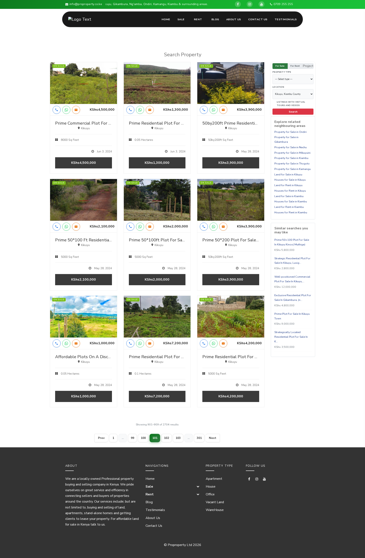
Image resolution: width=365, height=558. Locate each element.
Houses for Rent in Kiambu (290, 212)
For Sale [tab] (280, 65)
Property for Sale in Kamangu (292, 169)
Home (166, 19)
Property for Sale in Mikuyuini (292, 153)
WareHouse (215, 510)
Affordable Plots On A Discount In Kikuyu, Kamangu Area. (111, 357)
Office (210, 494)
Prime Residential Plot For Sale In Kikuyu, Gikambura (253, 357)
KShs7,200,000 (157, 396)
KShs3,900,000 (230, 162)
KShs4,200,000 (230, 396)
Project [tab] (308, 66)
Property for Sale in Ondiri (290, 132)
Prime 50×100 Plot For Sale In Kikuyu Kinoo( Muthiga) (291, 242)
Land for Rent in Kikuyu (288, 185)
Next (212, 438)
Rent (198, 19)
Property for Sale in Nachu (290, 147)
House (210, 486)
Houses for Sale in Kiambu (290, 202)
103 (178, 438)
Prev (101, 438)
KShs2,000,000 (157, 279)
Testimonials (286, 19)
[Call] (57, 110)
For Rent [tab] (295, 65)
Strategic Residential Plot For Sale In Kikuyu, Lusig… (292, 261)
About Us (233, 19)
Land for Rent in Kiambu (289, 207)
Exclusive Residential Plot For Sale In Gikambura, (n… (292, 297)
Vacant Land (215, 502)
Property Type (281, 72)
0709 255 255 (283, 4)
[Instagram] (250, 4)
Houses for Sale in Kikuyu (290, 180)
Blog (215, 19)
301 (199, 438)
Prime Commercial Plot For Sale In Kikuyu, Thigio (102, 123)
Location (278, 87)
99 (132, 438)
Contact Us (257, 19)
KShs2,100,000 (83, 279)
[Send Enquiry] (76, 110)
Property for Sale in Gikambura (286, 140)
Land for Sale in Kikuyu (288, 174)
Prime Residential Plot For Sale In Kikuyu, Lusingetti (179, 357)
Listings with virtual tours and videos (291, 104)
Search (293, 111)
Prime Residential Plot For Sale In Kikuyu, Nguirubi (177, 123)
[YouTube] (261, 4)
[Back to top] (355, 548)
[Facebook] (238, 4)
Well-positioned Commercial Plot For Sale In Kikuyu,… (292, 279)
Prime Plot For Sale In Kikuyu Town (292, 316)
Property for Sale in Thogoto (292, 163)
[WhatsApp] (66, 110)
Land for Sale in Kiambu (289, 196)
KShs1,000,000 (83, 396)
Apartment (214, 478)
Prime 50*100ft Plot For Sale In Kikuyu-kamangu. (177, 240)
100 (143, 438)
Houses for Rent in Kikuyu (290, 191)
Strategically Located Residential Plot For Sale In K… (291, 337)
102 (166, 438)
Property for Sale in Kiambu (291, 158)
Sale (181, 19)
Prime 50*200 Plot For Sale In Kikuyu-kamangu (248, 240)
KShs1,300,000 (157, 162)
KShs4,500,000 (83, 162)
